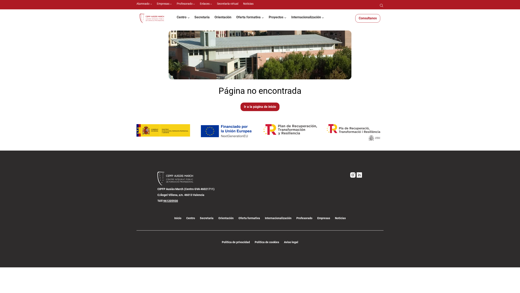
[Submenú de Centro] (188, 17)
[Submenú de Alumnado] (151, 4)
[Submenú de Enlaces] (211, 4)
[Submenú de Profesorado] (194, 4)
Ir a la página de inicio (260, 107)
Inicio (177, 218)
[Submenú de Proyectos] (285, 17)
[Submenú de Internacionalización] (323, 17)
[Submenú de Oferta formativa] (263, 17)
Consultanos (368, 18)
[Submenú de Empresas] (171, 4)
